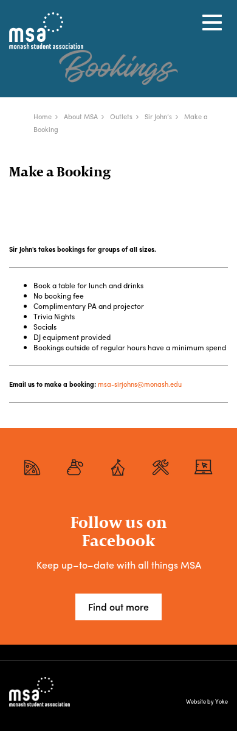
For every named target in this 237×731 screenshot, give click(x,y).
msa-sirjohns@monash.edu (140, 384)
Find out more (118, 607)
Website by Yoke (207, 701)
